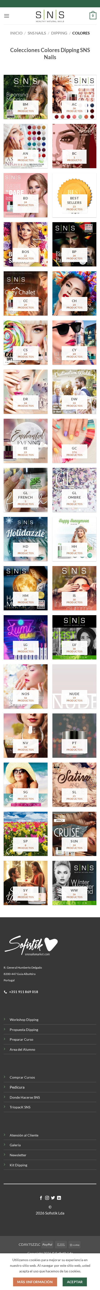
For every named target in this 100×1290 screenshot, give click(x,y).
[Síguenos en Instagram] (47, 1198)
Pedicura (17, 1087)
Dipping (59, 33)
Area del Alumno (22, 1049)
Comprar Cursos (22, 1077)
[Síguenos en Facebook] (41, 1198)
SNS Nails (37, 33)
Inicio (16, 33)
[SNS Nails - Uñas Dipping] (50, 15)
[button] (6, 16)
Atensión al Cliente (24, 1135)
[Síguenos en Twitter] (53, 1198)
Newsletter (18, 1155)
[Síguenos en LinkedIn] (59, 1198)
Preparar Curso (21, 1039)
